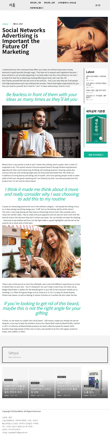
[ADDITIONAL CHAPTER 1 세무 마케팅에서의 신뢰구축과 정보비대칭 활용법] (68, 382)
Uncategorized (89, 386)
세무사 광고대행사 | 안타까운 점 (96, 77)
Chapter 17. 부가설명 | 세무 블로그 (96, 96)
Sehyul (5, 24)
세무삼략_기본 (8, 380)
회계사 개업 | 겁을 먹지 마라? (96, 90)
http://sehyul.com (14, 357)
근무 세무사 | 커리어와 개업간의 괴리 (96, 84)
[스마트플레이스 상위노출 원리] (95, 382)
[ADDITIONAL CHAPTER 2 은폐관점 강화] (42, 382)
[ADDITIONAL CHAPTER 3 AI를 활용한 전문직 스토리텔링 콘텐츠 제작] (15, 382)
